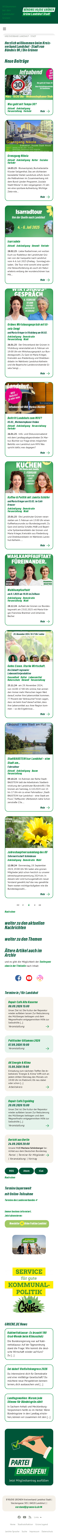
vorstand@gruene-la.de (27, 1507)
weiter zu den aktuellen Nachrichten (25, 925)
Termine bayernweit (18, 1188)
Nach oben (10, 911)
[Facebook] (19, 1517)
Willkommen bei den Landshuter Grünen (9, 12)
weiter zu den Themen (23, 939)
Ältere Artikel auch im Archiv (23, 953)
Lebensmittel (35, 677)
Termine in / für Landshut (21, 993)
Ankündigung (23, 108)
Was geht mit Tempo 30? (22, 104)
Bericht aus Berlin (18, 1140)
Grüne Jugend (41, 1524)
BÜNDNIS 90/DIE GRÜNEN (39, 10)
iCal (41, 1170)
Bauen (35, 770)
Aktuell (11, 108)
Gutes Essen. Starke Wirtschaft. (27, 666)
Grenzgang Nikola (18, 156)
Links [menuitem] (36, 1517)
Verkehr (27, 111)
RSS (11, 1170)
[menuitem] (12, 1524)
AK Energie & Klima (19, 1062)
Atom (26, 1170)
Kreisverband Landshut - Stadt (20, 36)
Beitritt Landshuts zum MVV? (25, 418)
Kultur (35, 160)
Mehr (42, 111)
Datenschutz (47, 1531)
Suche (24, 1531)
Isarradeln (14, 241)
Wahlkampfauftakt (19, 590)
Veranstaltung (15, 111)
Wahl (26, 339)
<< (18, 905)
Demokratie (29, 336)
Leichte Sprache (12, 1531)
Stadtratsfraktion (25, 1524)
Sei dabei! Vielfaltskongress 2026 (27, 1369)
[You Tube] (24, 1517)
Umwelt (36, 245)
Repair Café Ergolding (21, 1101)
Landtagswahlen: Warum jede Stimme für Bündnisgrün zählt (25, 1400)
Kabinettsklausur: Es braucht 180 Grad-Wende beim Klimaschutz (27, 1334)
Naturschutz (14, 679)
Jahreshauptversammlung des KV (28, 852)
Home (12, 1524)
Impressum (34, 1531)
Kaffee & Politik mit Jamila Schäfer (29, 497)
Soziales (44, 160)
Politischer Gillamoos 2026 (24, 1040)
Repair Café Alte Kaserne (23, 1002)
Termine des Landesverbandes (20, 1200)
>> (40, 905)
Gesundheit (13, 677)
